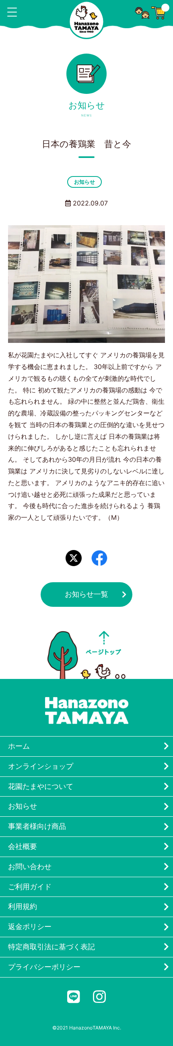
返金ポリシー (29, 926)
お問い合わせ (29, 866)
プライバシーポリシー (44, 967)
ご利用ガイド (29, 886)
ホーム (19, 746)
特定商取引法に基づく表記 (51, 946)
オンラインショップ (40, 766)
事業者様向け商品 (37, 826)
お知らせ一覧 (86, 594)
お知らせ (84, 181)
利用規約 (22, 906)
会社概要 (22, 846)
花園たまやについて (40, 786)
